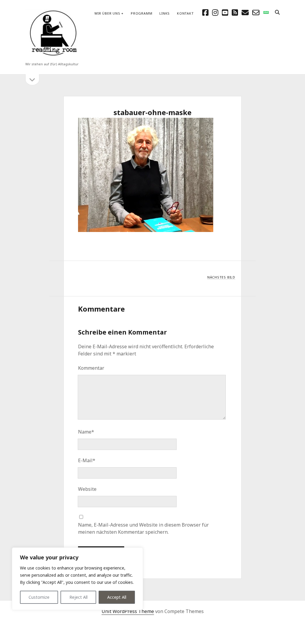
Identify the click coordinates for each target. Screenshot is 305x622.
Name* (86, 431)
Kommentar (91, 368)
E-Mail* (86, 460)
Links (164, 13)
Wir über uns (107, 13)
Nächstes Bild (221, 277)
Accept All (116, 597)
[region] (77, 578)
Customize (39, 597)
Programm (141, 13)
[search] (277, 12)
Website (87, 489)
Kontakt (185, 13)
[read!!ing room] (52, 56)
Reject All (78, 597)
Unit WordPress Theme (128, 611)
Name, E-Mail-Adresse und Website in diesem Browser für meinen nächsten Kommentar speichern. (143, 528)
